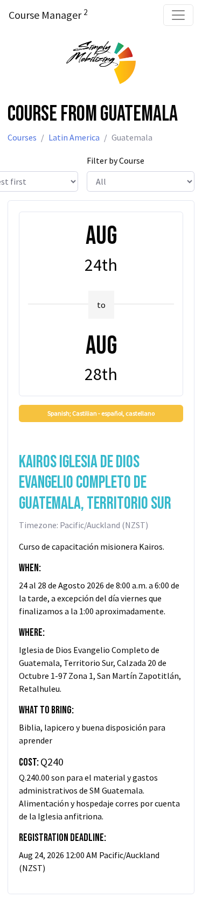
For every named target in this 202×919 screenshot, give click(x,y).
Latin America (74, 137)
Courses (22, 137)
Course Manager (48, 14)
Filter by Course (115, 160)
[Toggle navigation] (178, 15)
